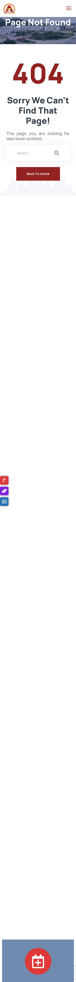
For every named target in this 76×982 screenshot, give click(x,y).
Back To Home (38, 174)
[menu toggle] (68, 8)
